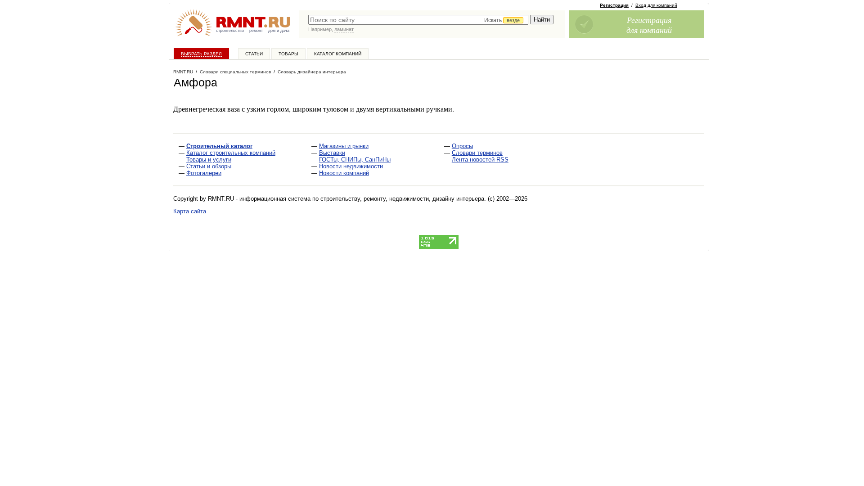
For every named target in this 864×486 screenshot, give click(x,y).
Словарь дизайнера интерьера (312, 71)
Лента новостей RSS (480, 159)
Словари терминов (477, 152)
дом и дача (278, 30)
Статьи (254, 53)
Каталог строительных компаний (230, 152)
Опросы (462, 146)
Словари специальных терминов (235, 71)
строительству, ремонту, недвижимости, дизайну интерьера (402, 198)
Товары (288, 53)
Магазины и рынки (344, 146)
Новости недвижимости (351, 166)
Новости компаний (344, 173)
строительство (230, 30)
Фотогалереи (203, 173)
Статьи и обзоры (208, 166)
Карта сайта (189, 211)
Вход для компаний (656, 5)
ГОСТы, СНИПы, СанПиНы (355, 159)
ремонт (256, 30)
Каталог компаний (337, 53)
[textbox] (418, 20)
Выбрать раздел (201, 53)
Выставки (332, 152)
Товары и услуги (208, 159)
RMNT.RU (183, 71)
